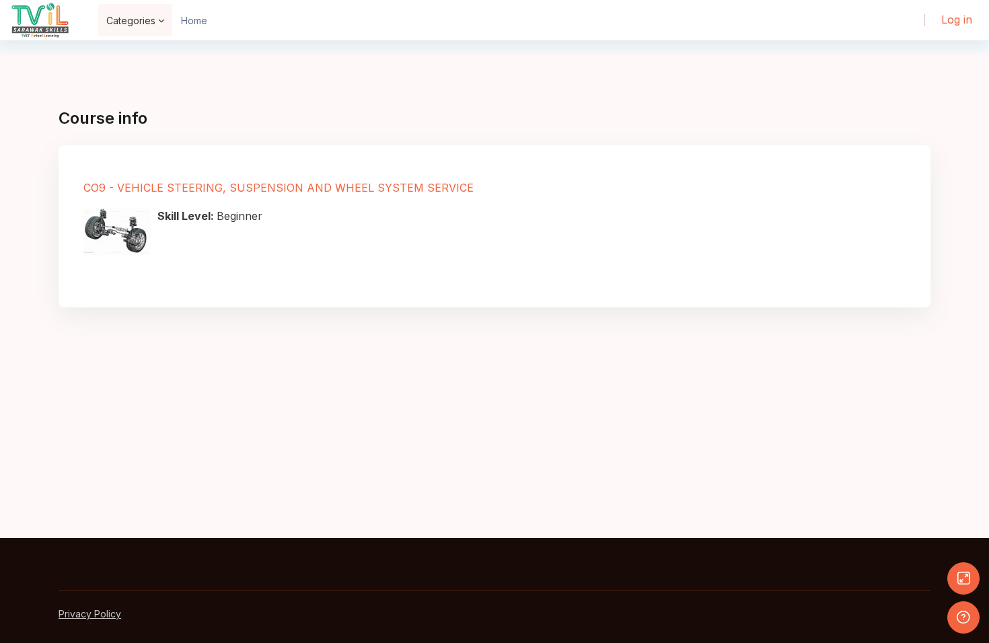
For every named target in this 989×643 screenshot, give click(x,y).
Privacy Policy (90, 613)
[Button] (963, 578)
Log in (956, 19)
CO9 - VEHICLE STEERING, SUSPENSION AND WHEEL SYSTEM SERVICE (278, 187)
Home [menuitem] (194, 20)
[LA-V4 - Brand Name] (40, 20)
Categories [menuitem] (130, 20)
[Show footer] (963, 617)
